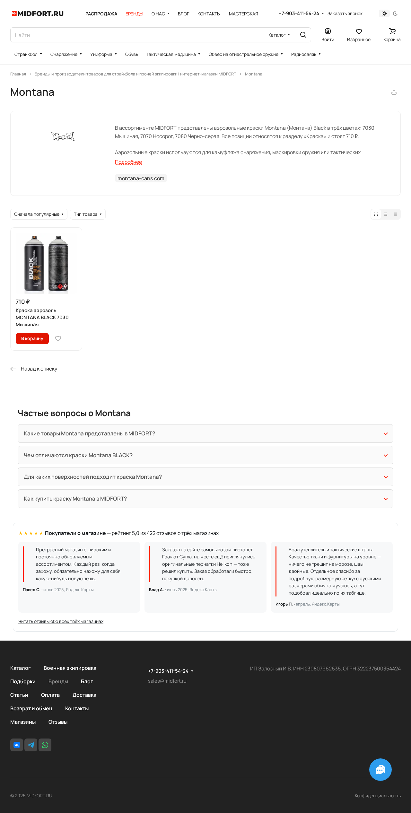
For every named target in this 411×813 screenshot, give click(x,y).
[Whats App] (45, 745)
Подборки (23, 681)
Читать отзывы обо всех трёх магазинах (60, 621)
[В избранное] (58, 338)
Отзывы (57, 721)
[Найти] (303, 34)
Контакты (77, 708)
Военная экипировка (70, 667)
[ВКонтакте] (16, 745)
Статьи (19, 694)
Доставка (84, 694)
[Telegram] (30, 745)
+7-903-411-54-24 (299, 13)
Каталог (20, 667)
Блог (87, 681)
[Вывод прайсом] (395, 214)
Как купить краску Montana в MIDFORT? (75, 498)
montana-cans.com (141, 178)
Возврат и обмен (31, 708)
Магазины (23, 721)
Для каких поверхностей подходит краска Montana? (93, 476)
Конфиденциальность (378, 795)
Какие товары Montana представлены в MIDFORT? (89, 433)
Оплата (50, 694)
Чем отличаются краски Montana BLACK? (78, 455)
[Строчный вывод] (385, 214)
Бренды (58, 681)
